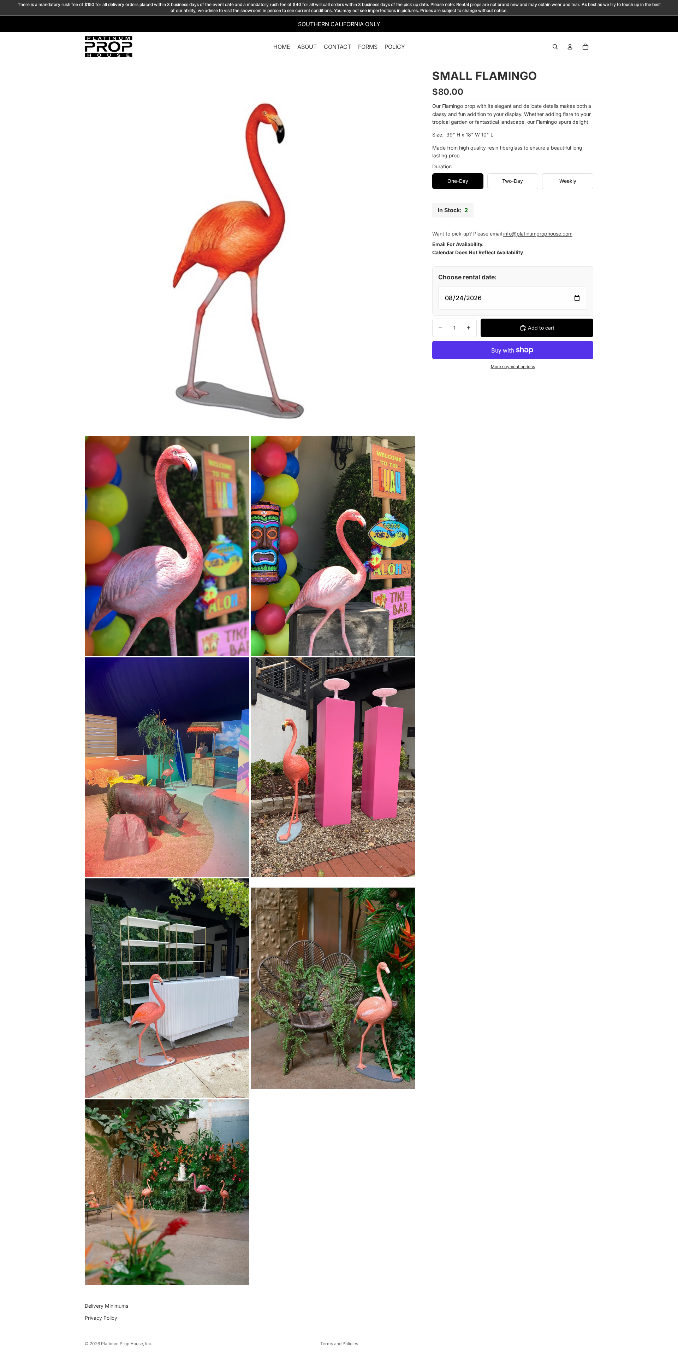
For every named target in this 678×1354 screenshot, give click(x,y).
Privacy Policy (101, 1318)
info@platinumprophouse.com (537, 234)
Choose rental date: (467, 277)
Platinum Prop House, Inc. (126, 1343)
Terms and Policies (339, 1343)
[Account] (570, 46)
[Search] (555, 46)
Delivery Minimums (106, 1306)
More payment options (513, 366)
